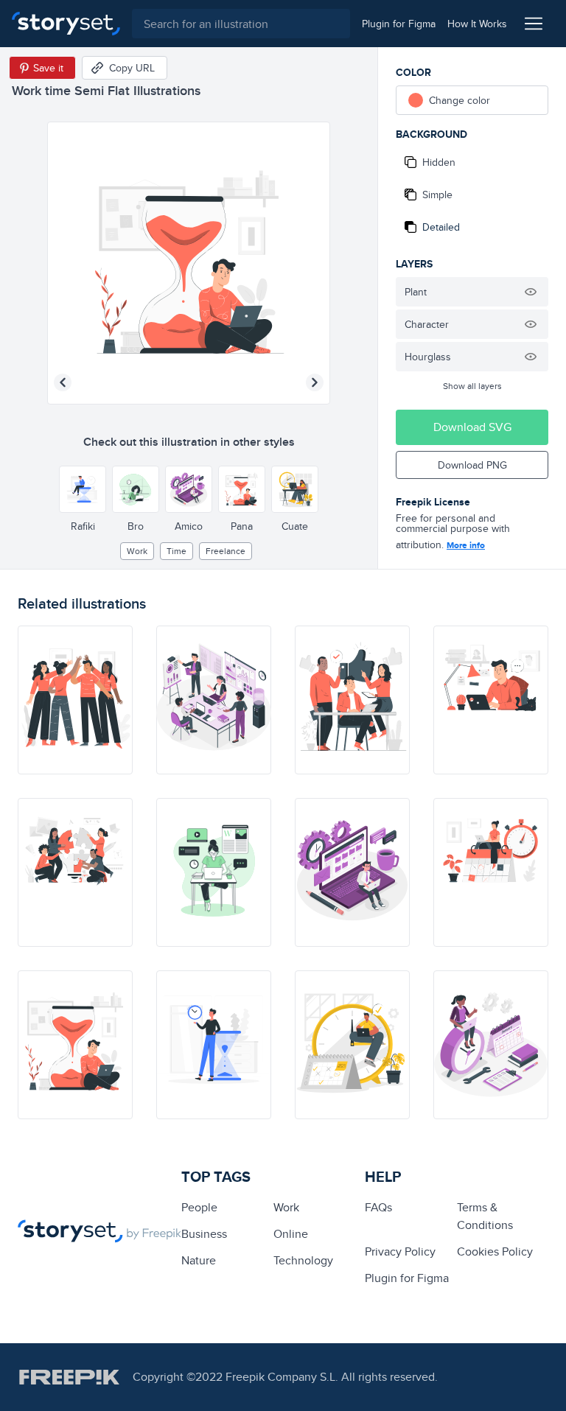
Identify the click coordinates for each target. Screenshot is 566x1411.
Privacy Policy (400, 1251)
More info (466, 545)
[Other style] (82, 489)
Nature (198, 1260)
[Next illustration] (315, 382)
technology (303, 1260)
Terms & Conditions (485, 1216)
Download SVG (472, 427)
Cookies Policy (495, 1251)
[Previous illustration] (62, 382)
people (199, 1207)
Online (290, 1233)
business (204, 1233)
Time (176, 551)
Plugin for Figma (407, 1278)
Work (137, 551)
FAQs (378, 1207)
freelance (225, 551)
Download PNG (472, 465)
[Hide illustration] (530, 292)
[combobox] (241, 23)
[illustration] (75, 700)
